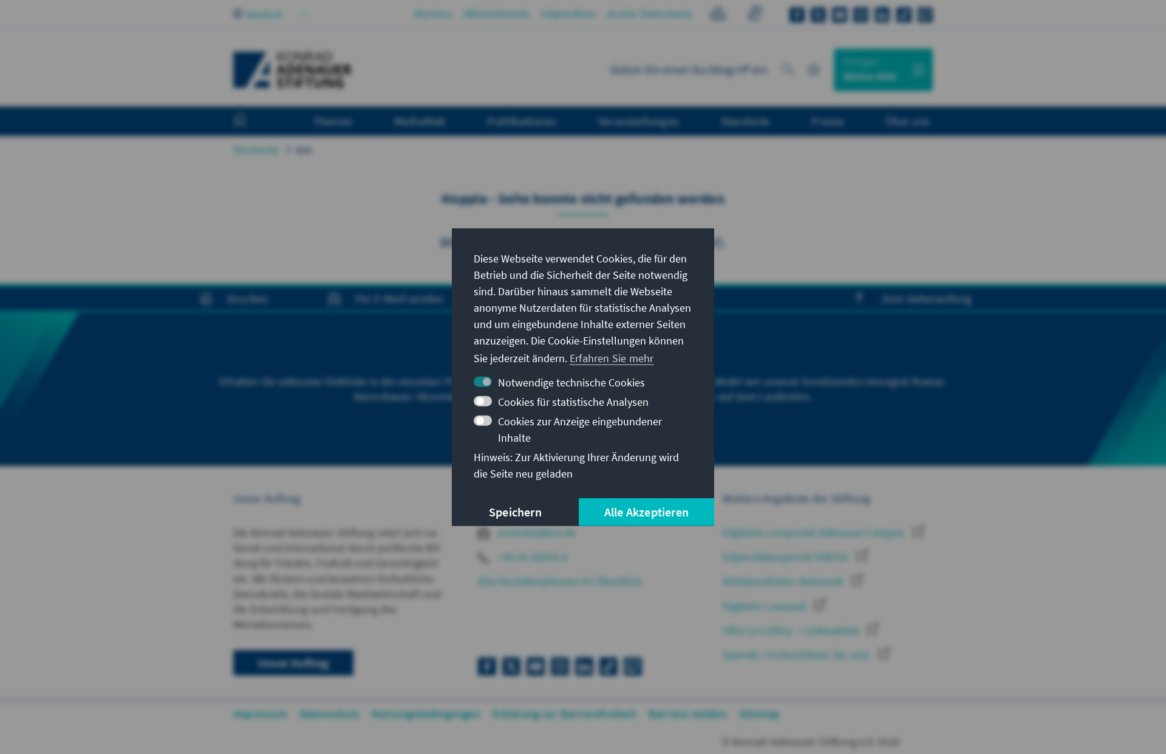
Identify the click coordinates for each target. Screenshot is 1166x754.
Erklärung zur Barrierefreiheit (564, 714)
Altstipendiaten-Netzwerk (784, 581)
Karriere (433, 14)
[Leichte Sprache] (718, 15)
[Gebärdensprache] (754, 15)
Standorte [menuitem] (745, 121)
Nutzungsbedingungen (426, 714)
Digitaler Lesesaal (765, 606)
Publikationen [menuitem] (521, 121)
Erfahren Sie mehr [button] (611, 358)
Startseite (256, 150)
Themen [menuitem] (332, 121)
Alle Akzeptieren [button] (646, 511)
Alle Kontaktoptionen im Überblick (559, 581)
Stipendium (568, 14)
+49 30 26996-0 (531, 557)
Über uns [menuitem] (907, 121)
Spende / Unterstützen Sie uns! (797, 655)
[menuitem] (252, 121)
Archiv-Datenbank (650, 14)
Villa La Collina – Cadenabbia (792, 630)
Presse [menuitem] (827, 121)
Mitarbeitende (497, 14)
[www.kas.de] (292, 70)
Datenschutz (329, 714)
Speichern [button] (515, 511)
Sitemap (759, 714)
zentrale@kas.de (535, 533)
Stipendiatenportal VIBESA (786, 557)
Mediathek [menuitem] (420, 121)
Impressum (260, 714)
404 (303, 150)
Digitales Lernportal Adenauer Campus (815, 533)
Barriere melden (688, 714)
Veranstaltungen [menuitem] (638, 121)
